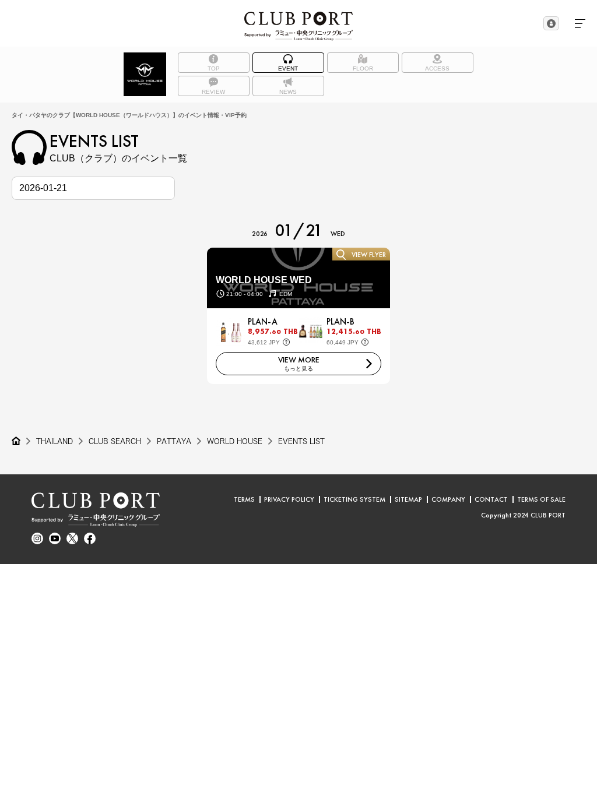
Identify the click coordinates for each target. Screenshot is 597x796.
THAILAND (54, 441)
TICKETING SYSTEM (354, 499)
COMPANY (448, 499)
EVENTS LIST (301, 441)
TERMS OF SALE (541, 499)
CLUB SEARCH (115, 441)
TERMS (244, 499)
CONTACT (491, 499)
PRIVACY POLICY (289, 499)
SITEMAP (408, 499)
